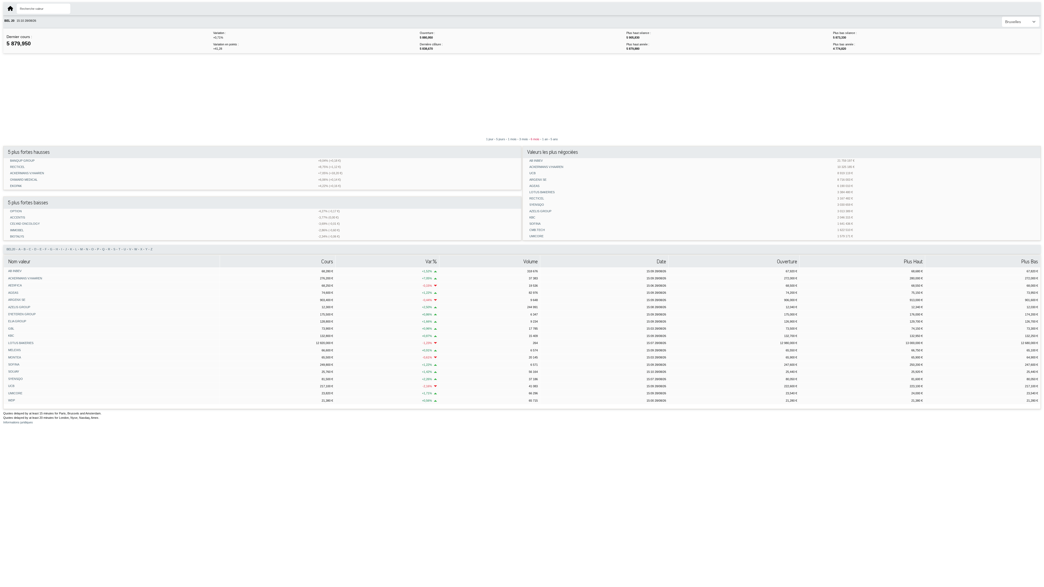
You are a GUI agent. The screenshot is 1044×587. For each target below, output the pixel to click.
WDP (11, 400)
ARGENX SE (537, 179)
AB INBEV (536, 160)
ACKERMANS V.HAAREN (27, 173)
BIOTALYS (17, 236)
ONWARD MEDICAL (24, 179)
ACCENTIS (17, 217)
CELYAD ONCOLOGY (25, 223)
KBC (532, 217)
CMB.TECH (537, 230)
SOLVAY (13, 371)
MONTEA (14, 357)
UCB (532, 173)
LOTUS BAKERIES (542, 192)
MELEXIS (14, 350)
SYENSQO (536, 204)
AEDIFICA (15, 285)
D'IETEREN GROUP (22, 314)
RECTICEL (17, 167)
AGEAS (534, 186)
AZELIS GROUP (540, 211)
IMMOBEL (17, 230)
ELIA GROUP (17, 321)
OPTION (16, 211)
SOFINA (534, 223)
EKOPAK (16, 186)
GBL (11, 328)
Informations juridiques (18, 422)
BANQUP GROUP (22, 160)
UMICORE (536, 236)
